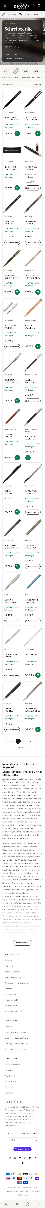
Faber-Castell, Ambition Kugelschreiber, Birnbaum (11, 435)
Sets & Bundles (11, 1082)
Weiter (21, 747)
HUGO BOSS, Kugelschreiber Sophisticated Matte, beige (32, 277)
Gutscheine (9, 1093)
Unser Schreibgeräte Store (16, 1038)
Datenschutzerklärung (15, 1191)
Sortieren (37, 84)
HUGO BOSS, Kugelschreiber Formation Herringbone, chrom (32, 118)
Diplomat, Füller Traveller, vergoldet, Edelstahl (32, 222)
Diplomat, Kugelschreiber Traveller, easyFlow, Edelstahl (11, 381)
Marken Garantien (13, 1006)
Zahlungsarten (11, 995)
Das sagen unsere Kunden (16, 1044)
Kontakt (8, 961)
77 (40, 741)
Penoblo (17, 1187)
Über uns (9, 1027)
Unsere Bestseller (12, 1065)
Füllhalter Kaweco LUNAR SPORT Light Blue (11, 655)
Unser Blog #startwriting (16, 1032)
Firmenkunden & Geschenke (17, 983)
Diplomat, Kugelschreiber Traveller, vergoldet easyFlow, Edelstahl (32, 709)
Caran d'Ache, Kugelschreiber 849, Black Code (11, 492)
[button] (5, 5)
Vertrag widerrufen (13, 1011)
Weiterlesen (21, 943)
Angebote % (10, 1076)
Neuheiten (9, 1070)
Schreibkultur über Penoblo (17, 1049)
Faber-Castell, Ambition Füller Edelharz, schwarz (31, 381)
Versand (8, 989)
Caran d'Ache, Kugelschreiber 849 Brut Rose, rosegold (32, 326)
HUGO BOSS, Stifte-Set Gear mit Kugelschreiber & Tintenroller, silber (11, 168)
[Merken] (18, 93)
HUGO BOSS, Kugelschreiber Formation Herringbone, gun (11, 118)
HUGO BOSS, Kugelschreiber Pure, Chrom (11, 546)
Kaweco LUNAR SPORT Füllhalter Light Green (11, 601)
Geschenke (9, 1087)
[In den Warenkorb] (17, 133)
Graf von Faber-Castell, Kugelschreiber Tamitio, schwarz (32, 437)
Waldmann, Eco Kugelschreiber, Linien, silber (32, 655)
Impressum (27, 1187)
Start (7, 19)
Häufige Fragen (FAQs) (15, 978)
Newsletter (9, 966)
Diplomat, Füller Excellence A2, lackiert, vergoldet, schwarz (11, 222)
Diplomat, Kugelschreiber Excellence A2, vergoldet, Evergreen (11, 277)
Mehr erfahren (10, 47)
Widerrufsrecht (11, 1000)
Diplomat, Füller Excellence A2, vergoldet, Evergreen (32, 168)
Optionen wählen (33, 188)
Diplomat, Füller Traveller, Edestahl (31, 492)
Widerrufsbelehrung (33, 1191)
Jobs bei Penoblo (12, 972)
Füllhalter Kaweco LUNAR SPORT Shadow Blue (32, 601)
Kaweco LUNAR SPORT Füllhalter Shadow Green (32, 546)
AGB (35, 1187)
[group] (22, 14)
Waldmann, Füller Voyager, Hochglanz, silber (11, 326)
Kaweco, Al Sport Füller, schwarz (10, 709)
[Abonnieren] (36, 1140)
